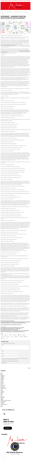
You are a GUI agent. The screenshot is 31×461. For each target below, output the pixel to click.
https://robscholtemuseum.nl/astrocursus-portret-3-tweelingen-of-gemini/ (11, 328)
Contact (3, 13)
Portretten (2, 396)
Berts (1, 372)
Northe (2, 394)
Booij (1, 374)
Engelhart (2, 379)
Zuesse (2, 406)
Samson (2, 398)
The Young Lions (3, 401)
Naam (2, 351)
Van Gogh (2, 403)
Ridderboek (3, 397)
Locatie (2, 389)
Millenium (2, 392)
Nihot (2, 393)
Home (2, 384)
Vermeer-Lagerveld (4, 404)
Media (2, 390)
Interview (2, 386)
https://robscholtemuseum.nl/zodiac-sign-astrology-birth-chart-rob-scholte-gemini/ (12, 327)
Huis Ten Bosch (3, 385)
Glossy (2, 381)
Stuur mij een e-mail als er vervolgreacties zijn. (10, 359)
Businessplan (3, 376)
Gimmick (2, 380)
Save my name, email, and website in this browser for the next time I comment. (15, 358)
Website (2, 356)
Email (2, 353)
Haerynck (2, 382)
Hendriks (2, 383)
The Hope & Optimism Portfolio (6, 400)
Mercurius (2, 391)
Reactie (2, 344)
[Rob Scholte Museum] (15, 5)
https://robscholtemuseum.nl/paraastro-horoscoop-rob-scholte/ (9, 329)
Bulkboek (2, 375)
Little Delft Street (3, 388)
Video (2, 405)
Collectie (2, 377)
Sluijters (2, 399)
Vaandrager (2, 402)
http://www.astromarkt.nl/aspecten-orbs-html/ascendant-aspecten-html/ (11, 324)
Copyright (2, 378)
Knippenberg (3, 387)
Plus (1, 395)
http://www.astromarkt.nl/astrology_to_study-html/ (8, 45)
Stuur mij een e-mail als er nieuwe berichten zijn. (10, 361)
